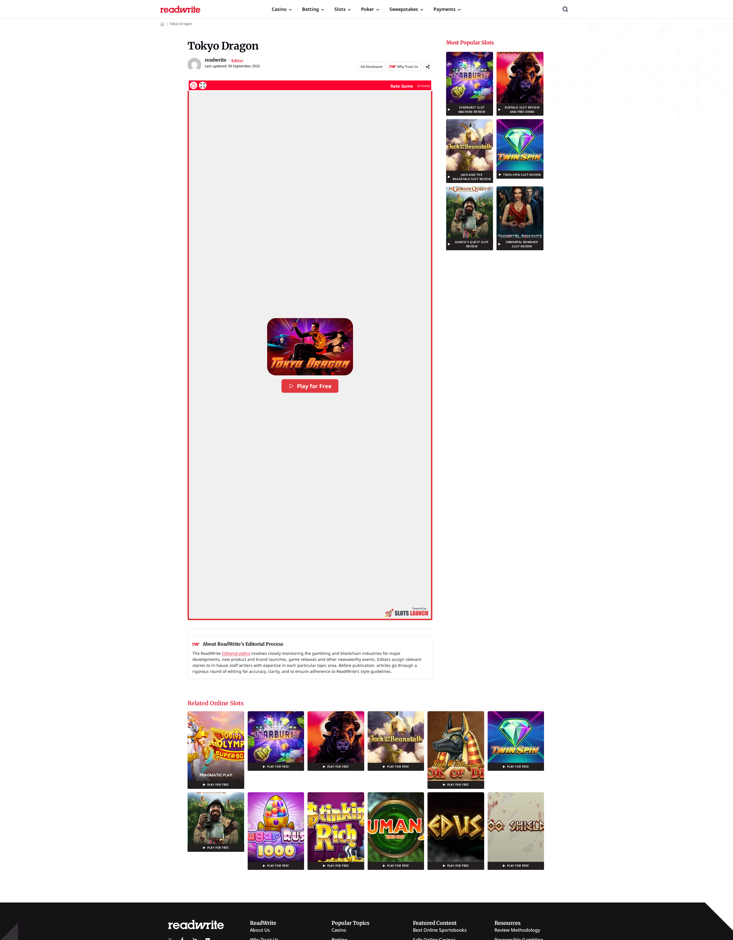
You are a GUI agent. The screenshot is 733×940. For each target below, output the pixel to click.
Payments (445, 9)
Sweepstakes (403, 9)
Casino (279, 9)
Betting (310, 9)
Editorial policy (236, 653)
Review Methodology (517, 930)
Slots (340, 9)
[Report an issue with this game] (193, 85)
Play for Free (314, 386)
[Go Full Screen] (202, 85)
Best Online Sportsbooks (440, 930)
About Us (260, 930)
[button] (565, 9)
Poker (367, 9)
